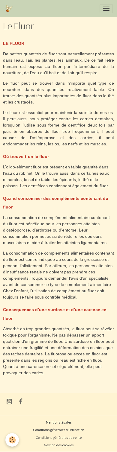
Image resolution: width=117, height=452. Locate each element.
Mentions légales (58, 422)
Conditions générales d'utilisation (58, 429)
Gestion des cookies (59, 445)
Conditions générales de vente (59, 437)
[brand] (9, 8)
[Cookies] (12, 440)
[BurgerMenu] (106, 8)
